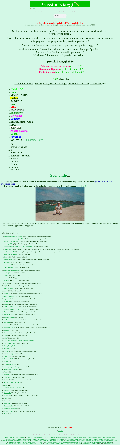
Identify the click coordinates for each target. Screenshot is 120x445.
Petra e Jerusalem (9, 314)
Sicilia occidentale (9, 317)
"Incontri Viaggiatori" (7, 440)
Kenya (6, 283)
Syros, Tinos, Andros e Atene (12, 346)
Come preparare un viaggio (95, 437)
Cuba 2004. (7, 249)
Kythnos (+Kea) (8, 327)
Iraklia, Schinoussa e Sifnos (12, 320)
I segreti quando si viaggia (71, 439)
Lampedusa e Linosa (10, 364)
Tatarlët (110, 442)
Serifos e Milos (8, 306)
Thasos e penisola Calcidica (12, 309)
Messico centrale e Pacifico (12, 270)
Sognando (58, 175)
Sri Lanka (7, 322)
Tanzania (6, 390)
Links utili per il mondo (107, 440)
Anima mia (29, 437)
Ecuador (6, 374)
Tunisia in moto (8, 411)
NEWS (12, 437)
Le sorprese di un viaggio (56, 440)
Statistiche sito (77, 443)
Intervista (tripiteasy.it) (20, 440)
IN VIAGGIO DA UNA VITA (53, 442)
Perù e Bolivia (8, 259)
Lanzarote (7, 325)
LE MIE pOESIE (43, 440)
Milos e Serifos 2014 (10, 296)
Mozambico (7, 262)
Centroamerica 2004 (10, 252)
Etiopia (6, 275)
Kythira (6, 351)
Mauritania (7, 403)
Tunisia (6, 380)
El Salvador (7, 393)
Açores (6, 372)
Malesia (6, 278)
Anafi (5, 398)
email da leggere (42, 439)
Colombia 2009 (8, 267)
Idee (81, 439)
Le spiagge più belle (70, 440)
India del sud (8, 265)
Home (6, 437)
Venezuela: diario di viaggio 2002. (14, 239)
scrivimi (34, 8)
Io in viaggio (34, 440)
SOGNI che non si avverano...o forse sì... (95, 442)
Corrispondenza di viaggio (14, 439)
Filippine (6, 280)
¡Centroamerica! (9, 288)
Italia (5, 338)
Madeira (6, 361)
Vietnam (6, 304)
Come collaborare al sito (79, 437)
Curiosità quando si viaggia (29, 439)
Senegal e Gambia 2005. (11, 254)
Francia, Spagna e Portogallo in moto (15, 367)
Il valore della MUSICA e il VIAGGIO (33, 442)
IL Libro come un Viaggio (91, 439)
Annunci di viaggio (39, 437)
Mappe (116, 440)
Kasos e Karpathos (9, 333)
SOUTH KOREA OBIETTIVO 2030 (73, 442)
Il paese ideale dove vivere (106, 439)
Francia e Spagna (9, 354)
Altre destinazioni (20, 437)
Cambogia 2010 (8, 273)
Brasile (6, 257)
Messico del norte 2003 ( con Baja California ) (18, 246)
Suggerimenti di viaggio (89, 443)
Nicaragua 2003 (8, 244)
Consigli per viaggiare (109, 437)
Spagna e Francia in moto (11, 382)
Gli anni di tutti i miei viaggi (55, 439)
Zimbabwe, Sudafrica (10, 408)
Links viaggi (80, 440)
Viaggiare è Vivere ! (110, 443)
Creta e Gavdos (8, 406)
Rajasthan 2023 (8, 359)
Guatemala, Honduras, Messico (13, 236)
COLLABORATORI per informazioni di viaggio (58, 437)
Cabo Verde (7, 377)
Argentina (7, 312)
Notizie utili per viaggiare (14, 442)
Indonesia (7, 301)
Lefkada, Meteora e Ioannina (12, 387)
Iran (5, 291)
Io (28, 440)
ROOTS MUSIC (60, 443)
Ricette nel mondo (49, 443)
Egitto (6, 286)
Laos (5, 335)
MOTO (41, 443)
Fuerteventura (8, 348)
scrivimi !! (81, 186)
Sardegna (6, 330)
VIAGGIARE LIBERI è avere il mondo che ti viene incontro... (20, 443)
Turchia (6, 293)
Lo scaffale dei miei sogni (92, 440)
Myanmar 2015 (8, 299)
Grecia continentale (10, 343)
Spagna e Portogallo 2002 (11, 241)
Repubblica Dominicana (11, 369)
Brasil (5, 356)
